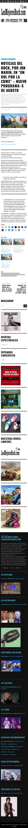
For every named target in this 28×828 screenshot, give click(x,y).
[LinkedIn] (10, 1)
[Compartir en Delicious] (24, 111)
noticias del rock (17, 274)
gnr (11, 273)
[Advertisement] (14, 42)
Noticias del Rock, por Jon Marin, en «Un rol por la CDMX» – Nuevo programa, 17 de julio (6, 262)
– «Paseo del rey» (12, 741)
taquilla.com (4, 344)
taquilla (3, 359)
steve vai (7, 275)
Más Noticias (4, 59)
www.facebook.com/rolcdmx (8, 144)
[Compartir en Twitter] (22, 109)
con (7, 713)
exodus (8, 273)
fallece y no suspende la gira (14, 604)
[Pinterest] (13, 1)
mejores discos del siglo (5, 274)
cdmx (5, 273)
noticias (12, 274)
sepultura (3, 275)
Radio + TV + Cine (11, 59)
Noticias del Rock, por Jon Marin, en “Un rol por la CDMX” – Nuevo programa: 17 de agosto (6, 247)
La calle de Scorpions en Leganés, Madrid (12, 765)
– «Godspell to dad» (9, 744)
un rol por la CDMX (12, 275)
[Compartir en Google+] (24, 109)
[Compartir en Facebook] (19, 109)
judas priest (14, 273)
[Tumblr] (18, 1)
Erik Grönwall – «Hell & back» (8, 754)
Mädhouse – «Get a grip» (7, 752)
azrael (2, 273)
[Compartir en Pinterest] (26, 109)
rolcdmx (23, 274)
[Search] (2, 1)
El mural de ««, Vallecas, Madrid (12, 578)
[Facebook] (5, 1)
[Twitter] (20, 1)
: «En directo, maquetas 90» (12, 656)
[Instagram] (8, 1)
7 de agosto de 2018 (5, 109)
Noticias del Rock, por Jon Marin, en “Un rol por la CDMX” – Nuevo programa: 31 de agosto (18, 247)
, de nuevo (20, 713)
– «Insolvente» (12, 746)
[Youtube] (23, 1)
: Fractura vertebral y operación (12, 793)
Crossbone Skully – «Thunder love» (10, 749)
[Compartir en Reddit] (26, 111)
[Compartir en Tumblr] (19, 111)
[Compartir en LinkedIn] (22, 111)
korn (18, 273)
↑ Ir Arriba (14, 826)
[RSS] (15, 1)
